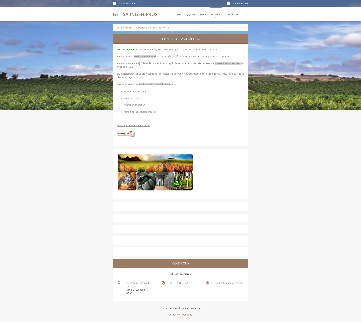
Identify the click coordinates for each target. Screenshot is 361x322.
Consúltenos (232, 14)
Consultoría (141, 27)
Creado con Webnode (180, 314)
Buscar (114, 3)
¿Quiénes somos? (196, 14)
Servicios (215, 14)
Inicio (179, 14)
